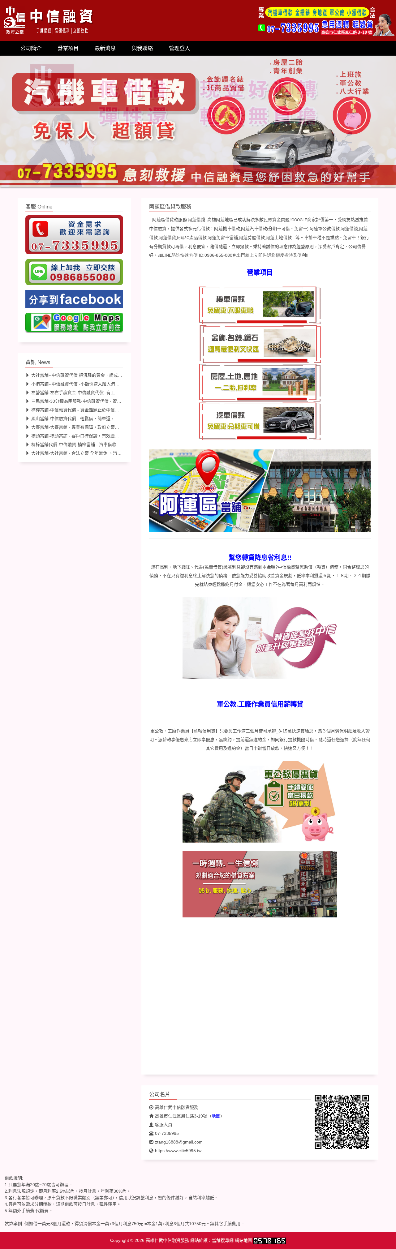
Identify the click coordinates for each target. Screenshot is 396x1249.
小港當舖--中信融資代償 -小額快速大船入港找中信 (79, 383)
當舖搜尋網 (223, 1240)
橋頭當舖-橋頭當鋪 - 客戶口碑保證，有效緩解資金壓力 (83, 435)
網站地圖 (243, 1240)
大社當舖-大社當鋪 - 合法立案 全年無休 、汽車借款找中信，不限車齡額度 (102, 453)
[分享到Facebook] (74, 300)
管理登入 (179, 48)
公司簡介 (30, 48)
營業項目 (68, 48)
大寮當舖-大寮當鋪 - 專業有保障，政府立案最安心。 (81, 427)
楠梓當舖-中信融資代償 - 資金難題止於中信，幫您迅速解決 (88, 409)
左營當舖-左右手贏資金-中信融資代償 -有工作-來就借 (82, 392)
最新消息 (105, 48)
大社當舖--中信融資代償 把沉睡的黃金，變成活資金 (81, 375)
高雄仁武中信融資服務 (176, 1107)
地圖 (216, 1116)
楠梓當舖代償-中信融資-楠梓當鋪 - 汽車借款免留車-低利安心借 (92, 444)
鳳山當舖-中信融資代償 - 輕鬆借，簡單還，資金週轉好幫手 (88, 418)
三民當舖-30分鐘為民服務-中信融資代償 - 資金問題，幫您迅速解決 (95, 401)
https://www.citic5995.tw (178, 1150)
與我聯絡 (142, 48)
